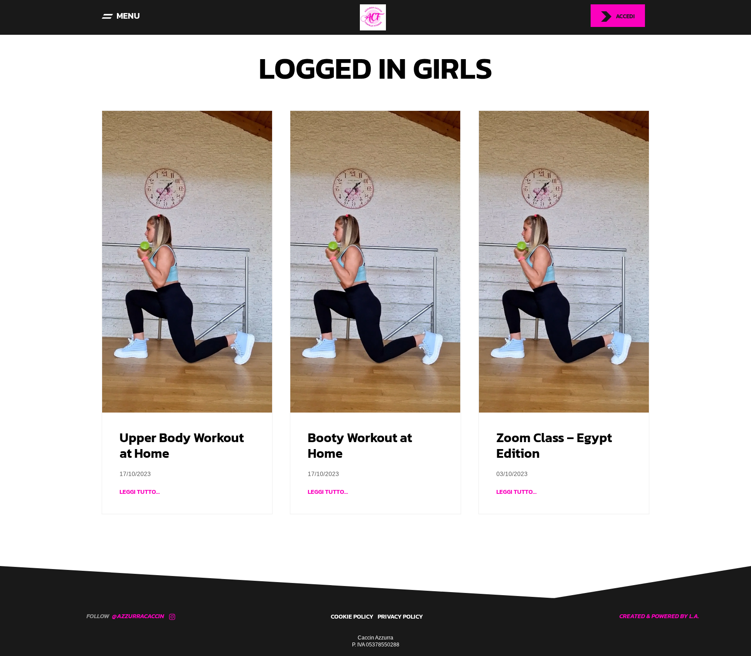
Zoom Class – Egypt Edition (554, 445)
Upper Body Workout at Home (182, 445)
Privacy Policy (400, 616)
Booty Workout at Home (360, 445)
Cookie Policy (352, 616)
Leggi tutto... (140, 491)
